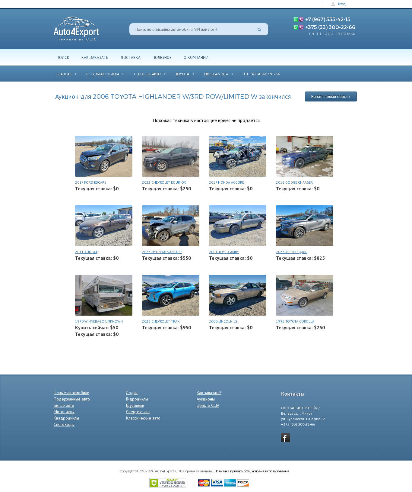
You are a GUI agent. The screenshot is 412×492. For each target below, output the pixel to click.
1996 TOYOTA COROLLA (295, 321)
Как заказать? (209, 392)
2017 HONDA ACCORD (227, 182)
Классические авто (143, 418)
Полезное (162, 57)
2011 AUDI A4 (86, 251)
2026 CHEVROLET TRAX (160, 321)
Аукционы (206, 399)
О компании (196, 57)
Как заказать (94, 57)
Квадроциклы (66, 418)
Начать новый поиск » (330, 96)
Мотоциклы (64, 411)
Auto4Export (76, 27)
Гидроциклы (137, 399)
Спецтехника (138, 411)
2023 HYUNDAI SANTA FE (162, 251)
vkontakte (285, 437)
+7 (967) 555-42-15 (327, 19)
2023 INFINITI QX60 (291, 251)
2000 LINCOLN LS (223, 321)
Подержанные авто (72, 399)
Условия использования (271, 471)
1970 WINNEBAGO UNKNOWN (99, 321)
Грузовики (135, 405)
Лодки (132, 392)
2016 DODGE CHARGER (294, 182)
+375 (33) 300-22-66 (330, 27)
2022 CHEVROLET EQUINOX (164, 182)
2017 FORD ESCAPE (90, 182)
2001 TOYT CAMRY (224, 251)
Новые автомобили (71, 392)
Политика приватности (232, 471)
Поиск (63, 57)
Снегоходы (64, 424)
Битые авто (64, 405)
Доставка (130, 57)
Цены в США (208, 405)
